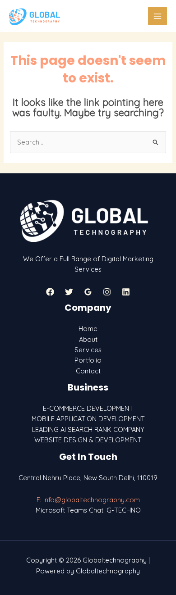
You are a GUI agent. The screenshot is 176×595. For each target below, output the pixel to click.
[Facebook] (50, 292)
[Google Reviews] (88, 292)
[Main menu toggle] (157, 16)
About (88, 339)
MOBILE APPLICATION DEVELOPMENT (88, 418)
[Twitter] (69, 292)
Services (88, 349)
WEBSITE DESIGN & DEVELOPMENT (88, 440)
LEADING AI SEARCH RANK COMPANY (88, 429)
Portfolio (88, 360)
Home (88, 328)
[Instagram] (107, 292)
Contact (88, 371)
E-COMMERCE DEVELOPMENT (88, 408)
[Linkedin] (126, 292)
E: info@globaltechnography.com (88, 499)
